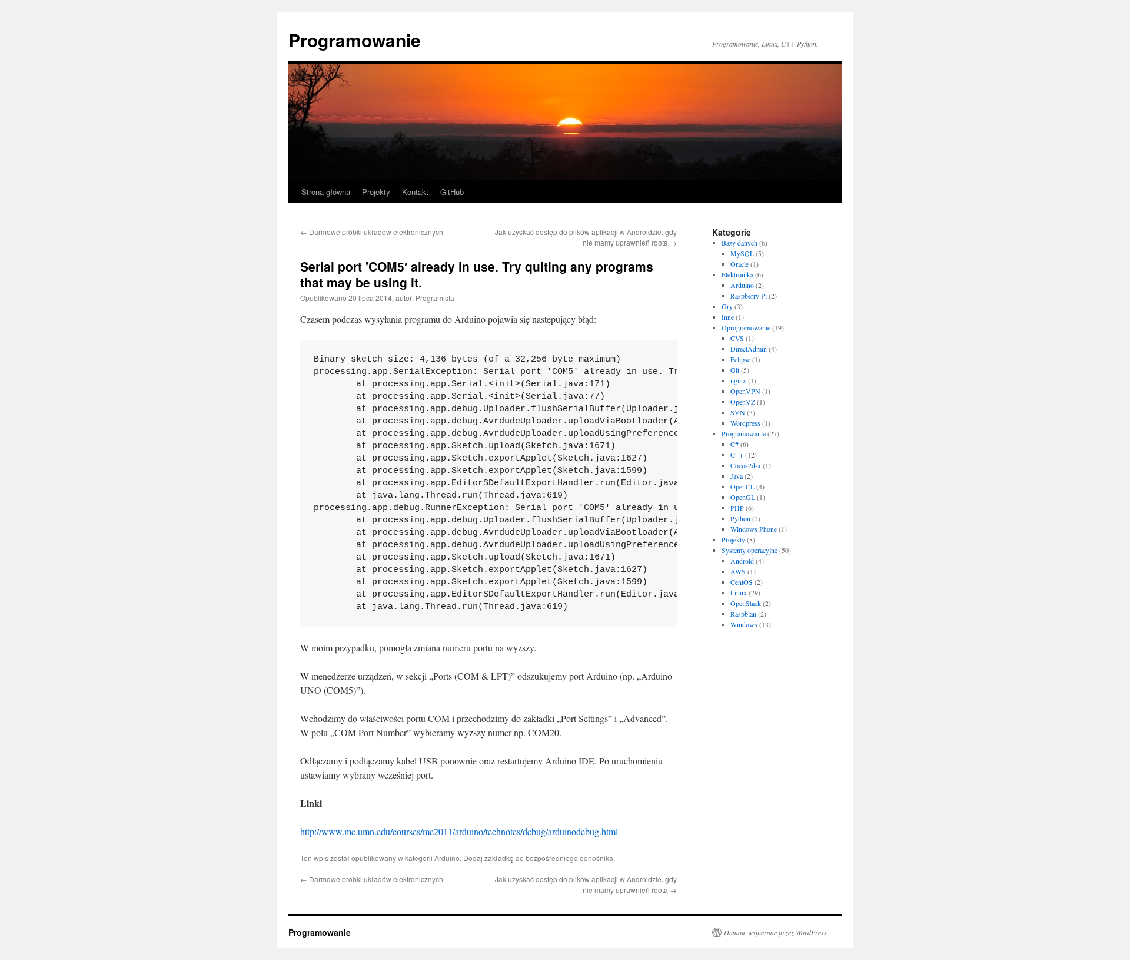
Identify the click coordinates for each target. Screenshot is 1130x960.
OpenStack (745, 603)
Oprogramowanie (746, 327)
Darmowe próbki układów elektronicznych (371, 232)
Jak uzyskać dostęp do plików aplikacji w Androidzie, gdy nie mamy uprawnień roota (586, 237)
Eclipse (740, 359)
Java (736, 476)
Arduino (447, 858)
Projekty (376, 191)
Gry (727, 306)
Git (734, 370)
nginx (738, 380)
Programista (435, 298)
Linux (738, 592)
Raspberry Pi (748, 295)
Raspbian (743, 613)
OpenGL (742, 497)
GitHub (452, 191)
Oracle (739, 264)
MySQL (742, 253)
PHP (737, 507)
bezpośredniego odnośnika (569, 858)
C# (734, 444)
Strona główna (325, 191)
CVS (737, 338)
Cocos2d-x (745, 465)
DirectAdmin (748, 348)
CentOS (741, 582)
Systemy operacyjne (749, 550)
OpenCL (742, 486)
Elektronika (737, 274)
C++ (736, 454)
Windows (743, 624)
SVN (737, 412)
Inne (728, 317)
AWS (738, 571)
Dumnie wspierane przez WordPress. (776, 932)
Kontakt (415, 191)
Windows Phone (753, 529)
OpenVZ (742, 401)
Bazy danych (739, 242)
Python (740, 518)
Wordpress (745, 423)
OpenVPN (745, 391)
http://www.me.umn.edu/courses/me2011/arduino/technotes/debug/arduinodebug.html (459, 831)
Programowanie (354, 39)
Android (742, 560)
